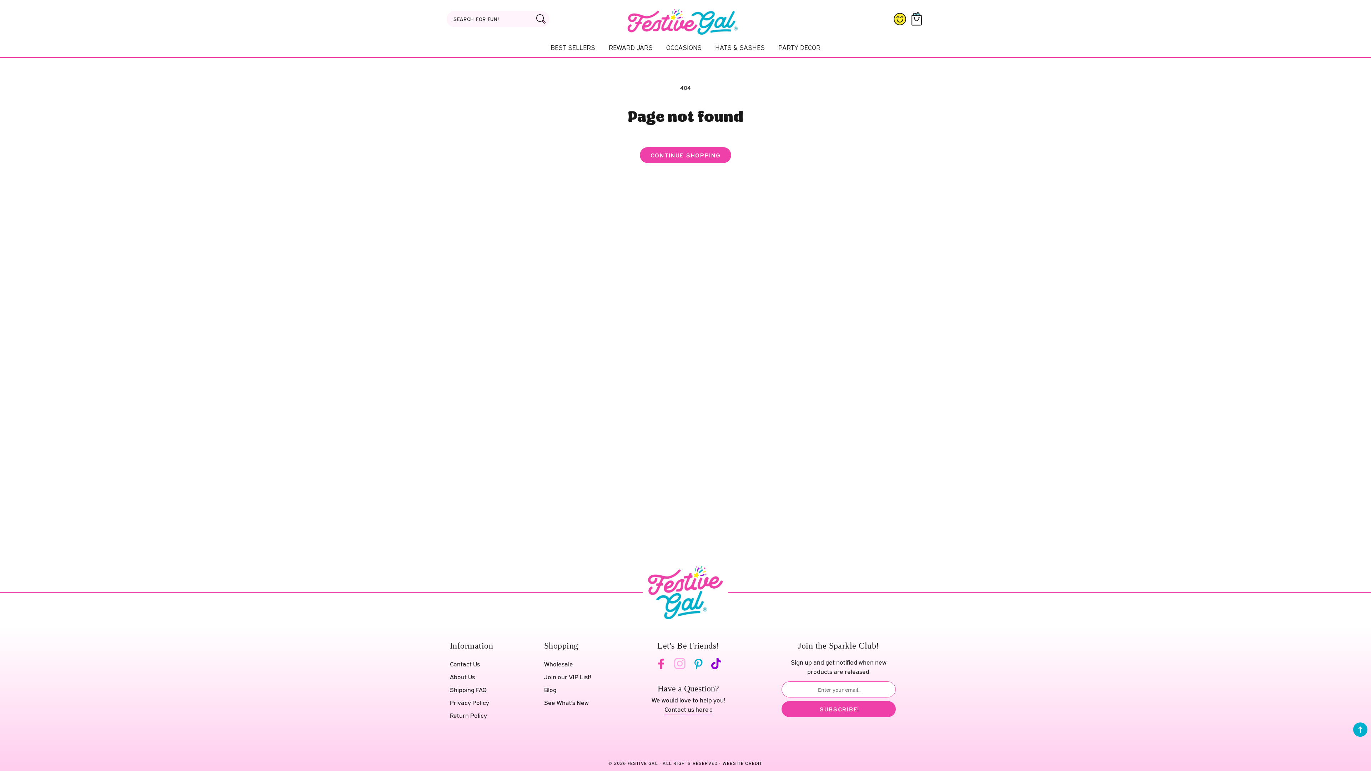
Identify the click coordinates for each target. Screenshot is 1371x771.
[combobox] (498, 19)
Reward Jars (631, 47)
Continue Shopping (686, 155)
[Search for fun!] (540, 19)
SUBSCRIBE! (839, 709)
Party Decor (799, 47)
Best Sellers (573, 47)
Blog (550, 690)
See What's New (566, 702)
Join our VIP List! (567, 677)
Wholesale (558, 664)
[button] (918, 19)
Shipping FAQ (468, 690)
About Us (462, 677)
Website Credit (743, 763)
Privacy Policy (469, 702)
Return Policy (468, 715)
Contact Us (465, 664)
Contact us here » (688, 709)
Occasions (684, 47)
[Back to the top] (1360, 729)
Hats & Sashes (740, 47)
